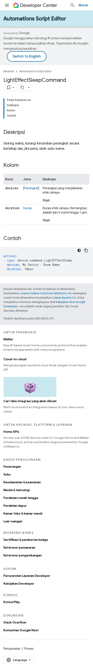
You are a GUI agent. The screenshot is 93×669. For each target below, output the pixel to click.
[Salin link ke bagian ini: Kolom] (23, 165)
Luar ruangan (12, 521)
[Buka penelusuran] (72, 5)
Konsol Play (11, 602)
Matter (8, 339)
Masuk (83, 5)
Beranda (8, 71)
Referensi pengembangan (22, 555)
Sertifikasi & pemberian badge (25, 540)
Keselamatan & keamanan (22, 482)
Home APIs (11, 432)
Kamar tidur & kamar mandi (22, 513)
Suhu (6, 474)
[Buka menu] (7, 5)
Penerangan (12, 466)
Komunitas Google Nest (20, 630)
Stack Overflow (14, 622)
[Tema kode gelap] (79, 250)
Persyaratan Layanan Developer (26, 576)
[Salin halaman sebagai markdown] (22, 87)
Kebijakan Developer (18, 583)
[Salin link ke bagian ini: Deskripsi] (29, 132)
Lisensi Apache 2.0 (64, 297)
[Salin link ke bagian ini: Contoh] (25, 238)
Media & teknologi (16, 490)
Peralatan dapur (15, 506)
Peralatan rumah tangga (20, 498)
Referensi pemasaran (19, 547)
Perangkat (31, 188)
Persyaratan (11, 648)
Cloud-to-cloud (14, 359)
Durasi (27, 208)
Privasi (29, 648)
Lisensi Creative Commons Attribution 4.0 (45, 293)
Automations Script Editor (34, 18)
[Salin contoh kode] (86, 250)
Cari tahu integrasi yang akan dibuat (29, 401)
